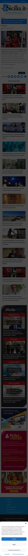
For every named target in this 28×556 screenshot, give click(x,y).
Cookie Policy (7, 554)
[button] (26, 523)
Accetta (14, 539)
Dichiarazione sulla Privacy (18, 554)
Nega (14, 544)
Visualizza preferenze (14, 550)
